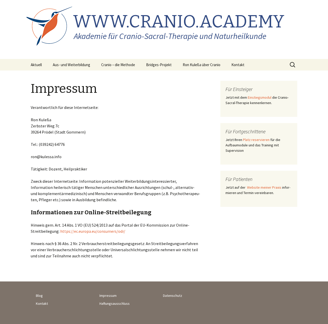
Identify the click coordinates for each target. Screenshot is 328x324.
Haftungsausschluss (114, 303)
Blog (39, 295)
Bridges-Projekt (159, 64)
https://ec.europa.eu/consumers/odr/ (92, 231)
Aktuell (36, 64)
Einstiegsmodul (259, 97)
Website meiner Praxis (263, 187)
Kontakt (237, 64)
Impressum (108, 295)
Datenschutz (172, 295)
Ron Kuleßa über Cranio (201, 64)
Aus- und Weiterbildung (71, 64)
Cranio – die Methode (118, 64)
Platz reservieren (256, 139)
